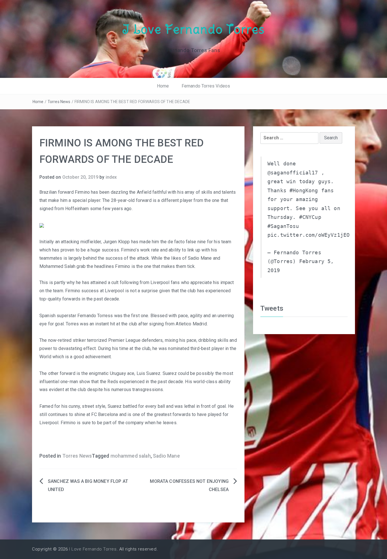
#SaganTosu (283, 226)
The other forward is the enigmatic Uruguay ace (86, 373)
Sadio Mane (166, 456)
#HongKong (304, 190)
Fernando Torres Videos (206, 86)
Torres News (59, 101)
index (111, 177)
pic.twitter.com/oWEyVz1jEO (308, 235)
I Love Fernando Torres (193, 29)
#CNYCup (310, 217)
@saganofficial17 (292, 173)
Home (163, 86)
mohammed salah (130, 456)
